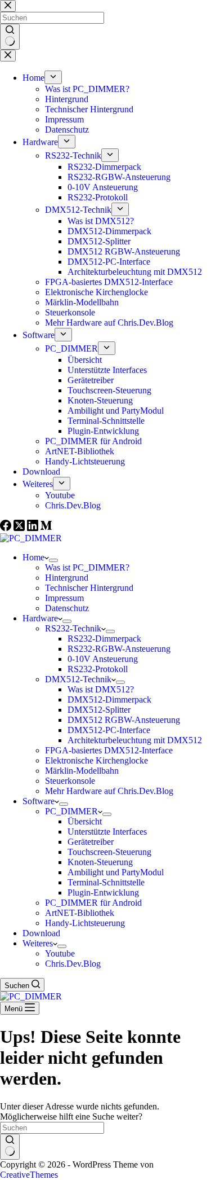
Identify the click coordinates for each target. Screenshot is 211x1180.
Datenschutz (67, 608)
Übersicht (85, 821)
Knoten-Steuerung (100, 862)
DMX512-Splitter (99, 709)
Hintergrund (66, 577)
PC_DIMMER (71, 811)
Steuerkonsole (70, 781)
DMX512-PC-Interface (109, 730)
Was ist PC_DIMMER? (87, 567)
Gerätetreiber (91, 841)
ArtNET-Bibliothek (79, 913)
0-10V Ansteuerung (103, 659)
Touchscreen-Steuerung (109, 852)
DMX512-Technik (78, 679)
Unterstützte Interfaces (107, 831)
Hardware (40, 618)
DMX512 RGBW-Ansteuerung (124, 720)
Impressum (64, 598)
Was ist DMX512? (101, 689)
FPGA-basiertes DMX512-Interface (109, 750)
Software (39, 801)
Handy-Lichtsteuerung (85, 923)
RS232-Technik (73, 628)
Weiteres (38, 943)
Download (41, 933)
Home (33, 557)
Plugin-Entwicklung (103, 892)
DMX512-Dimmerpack (109, 699)
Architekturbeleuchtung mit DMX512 (135, 740)
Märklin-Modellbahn (82, 770)
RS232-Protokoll (98, 669)
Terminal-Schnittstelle (106, 882)
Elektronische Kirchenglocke (96, 760)
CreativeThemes (29, 1174)
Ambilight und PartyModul (116, 872)
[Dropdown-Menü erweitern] (53, 560)
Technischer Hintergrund (89, 588)
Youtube (60, 953)
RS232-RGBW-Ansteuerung (119, 648)
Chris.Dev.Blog (73, 963)
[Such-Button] (10, 1147)
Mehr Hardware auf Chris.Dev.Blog (109, 791)
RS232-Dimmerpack (104, 638)
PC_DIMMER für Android (93, 902)
